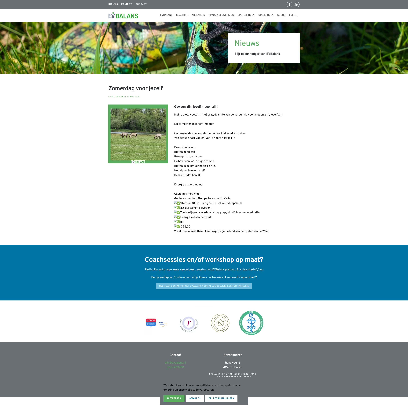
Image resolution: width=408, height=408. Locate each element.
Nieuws (113, 4)
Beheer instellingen (221, 398)
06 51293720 (175, 367)
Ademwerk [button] (198, 15)
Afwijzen (194, 398)
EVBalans (166, 15)
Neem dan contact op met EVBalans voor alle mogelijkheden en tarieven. (204, 286)
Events (293, 15)
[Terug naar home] (123, 15)
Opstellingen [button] (246, 15)
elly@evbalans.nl (175, 363)
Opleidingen (266, 15)
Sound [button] (281, 15)
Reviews (126, 4)
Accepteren (174, 398)
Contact (141, 4)
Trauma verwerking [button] (221, 15)
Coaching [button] (182, 15)
